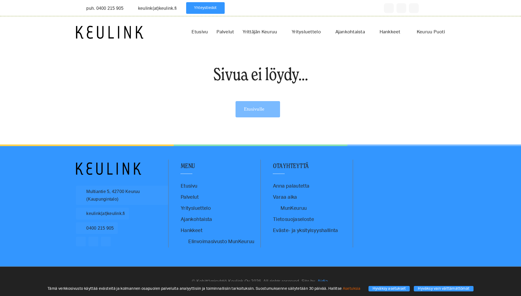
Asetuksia (352, 289)
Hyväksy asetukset (389, 289)
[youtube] (414, 8)
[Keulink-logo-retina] (109, 28)
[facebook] (389, 8)
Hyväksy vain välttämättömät (443, 289)
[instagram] (401, 8)
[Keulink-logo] (108, 164)
